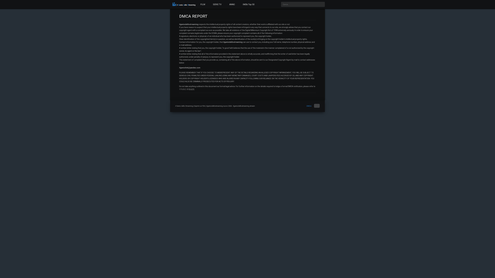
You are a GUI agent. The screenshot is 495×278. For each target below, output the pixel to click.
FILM (202, 4)
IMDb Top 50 (248, 4)
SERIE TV (217, 4)
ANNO (232, 4)
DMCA (309, 106)
